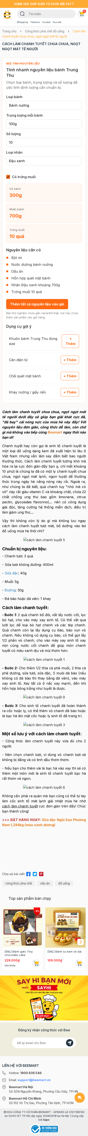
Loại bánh (14, 97)
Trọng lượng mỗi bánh (24, 115)
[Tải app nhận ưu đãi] (44, 998)
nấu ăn (45, 883)
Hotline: (25, 1073)
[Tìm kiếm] (22, 13)
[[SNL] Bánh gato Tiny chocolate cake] (22, 927)
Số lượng (13, 134)
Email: (30, 1080)
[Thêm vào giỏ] (36, 963)
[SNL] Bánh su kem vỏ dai (64, 951)
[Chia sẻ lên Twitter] (35, 873)
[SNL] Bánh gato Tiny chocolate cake (18, 953)
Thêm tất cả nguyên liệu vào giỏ (37, 304)
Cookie (46, 22)
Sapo (46, 1119)
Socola (57, 22)
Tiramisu (35, 22)
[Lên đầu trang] (80, 1131)
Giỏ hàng (84, 11)
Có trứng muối (24, 177)
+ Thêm (70, 341)
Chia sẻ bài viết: (13, 874)
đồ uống (64, 883)
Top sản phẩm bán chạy (30, 898)
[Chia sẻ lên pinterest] (41, 873)
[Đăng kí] (70, 1043)
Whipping (22, 22)
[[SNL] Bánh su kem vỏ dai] (65, 927)
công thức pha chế (18, 883)
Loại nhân (14, 152)
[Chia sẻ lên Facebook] (28, 873)
